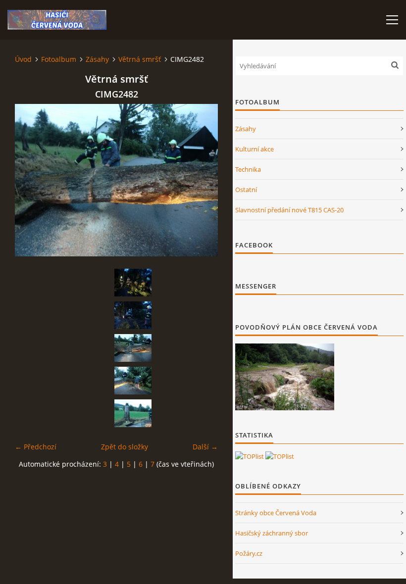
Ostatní (246, 189)
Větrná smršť (139, 59)
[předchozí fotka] (31, 180)
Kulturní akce (254, 149)
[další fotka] (202, 180)
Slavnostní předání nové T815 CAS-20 (289, 209)
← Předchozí (35, 446)
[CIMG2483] (132, 380)
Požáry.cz (248, 553)
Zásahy (97, 59)
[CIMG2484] (132, 413)
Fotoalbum (58, 59)
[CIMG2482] (132, 348)
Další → (205, 446)
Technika (248, 169)
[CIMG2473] (132, 315)
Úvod (23, 59)
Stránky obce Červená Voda (275, 512)
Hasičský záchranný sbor (271, 533)
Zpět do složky (124, 446)
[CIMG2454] (132, 282)
